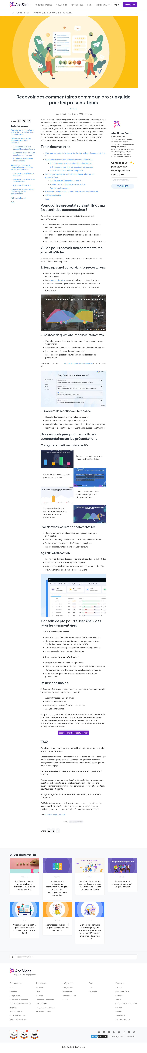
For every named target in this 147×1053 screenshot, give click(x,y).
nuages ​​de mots (58, 280)
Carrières (119, 996)
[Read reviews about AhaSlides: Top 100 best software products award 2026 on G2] (13, 1034)
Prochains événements (45, 1000)
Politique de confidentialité (126, 1003)
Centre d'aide (41, 1003)
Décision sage (51, 814)
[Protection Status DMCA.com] (99, 1036)
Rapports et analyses (18, 1019)
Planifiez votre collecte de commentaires (24, 180)
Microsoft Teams (69, 996)
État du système (117, 1037)
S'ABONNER (122, 186)
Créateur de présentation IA (20, 1003)
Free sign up (130, 5)
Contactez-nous (122, 992)
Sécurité (118, 1011)
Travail (73, 108)
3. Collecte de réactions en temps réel (23, 160)
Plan (90, 988)
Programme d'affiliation (45, 1007)
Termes (118, 1000)
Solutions (61, 5)
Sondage (13, 992)
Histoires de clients (43, 1011)
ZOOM (65, 1000)
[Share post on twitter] (24, 121)
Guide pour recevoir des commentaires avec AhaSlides (21, 140)
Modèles (39, 996)
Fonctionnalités (43, 5)
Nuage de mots (15, 996)
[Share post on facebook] (29, 121)
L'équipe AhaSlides (62, 114)
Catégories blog (21, 13)
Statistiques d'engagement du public (53, 13)
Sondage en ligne (76, 822)
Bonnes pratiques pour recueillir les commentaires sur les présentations (22, 167)
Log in (116, 5)
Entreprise (101, 5)
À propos (119, 988)
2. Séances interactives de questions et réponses (24, 154)
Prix (89, 5)
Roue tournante (16, 1011)
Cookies (118, 1007)
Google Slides (68, 988)
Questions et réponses (19, 1000)
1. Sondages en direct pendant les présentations (24, 148)
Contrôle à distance (17, 1015)
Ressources (77, 5)
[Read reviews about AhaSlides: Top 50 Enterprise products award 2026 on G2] (34, 1034)
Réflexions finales (18, 198)
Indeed (62, 814)
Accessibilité (120, 1015)
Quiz (11, 988)
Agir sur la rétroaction (22, 185)
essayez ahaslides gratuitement (73, 733)
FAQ (13, 202)
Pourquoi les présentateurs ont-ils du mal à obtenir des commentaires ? (22, 132)
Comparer (40, 988)
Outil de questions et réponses (79, 363)
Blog (38, 992)
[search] (135, 12)
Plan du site (131, 1037)
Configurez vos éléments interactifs (23, 174)
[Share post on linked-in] (19, 121)
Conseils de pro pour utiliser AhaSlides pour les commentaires (22, 191)
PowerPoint (67, 992)
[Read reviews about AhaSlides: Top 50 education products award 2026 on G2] (24, 1034)
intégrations (68, 983)
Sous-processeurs (122, 1019)
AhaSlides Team (121, 133)
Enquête (13, 1007)
